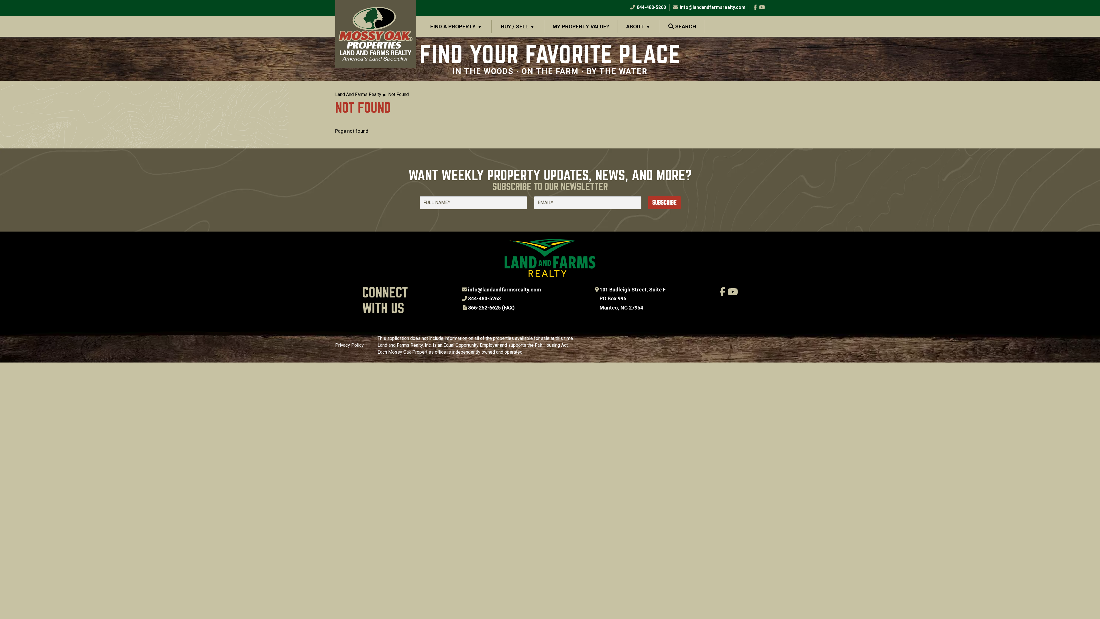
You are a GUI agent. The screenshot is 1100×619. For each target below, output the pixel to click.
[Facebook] (755, 7)
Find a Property (453, 26)
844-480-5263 (651, 7)
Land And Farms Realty (358, 94)
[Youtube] (762, 7)
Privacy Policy (349, 345)
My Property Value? (581, 26)
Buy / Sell (514, 26)
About (635, 26)
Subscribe (664, 202)
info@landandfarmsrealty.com (504, 290)
